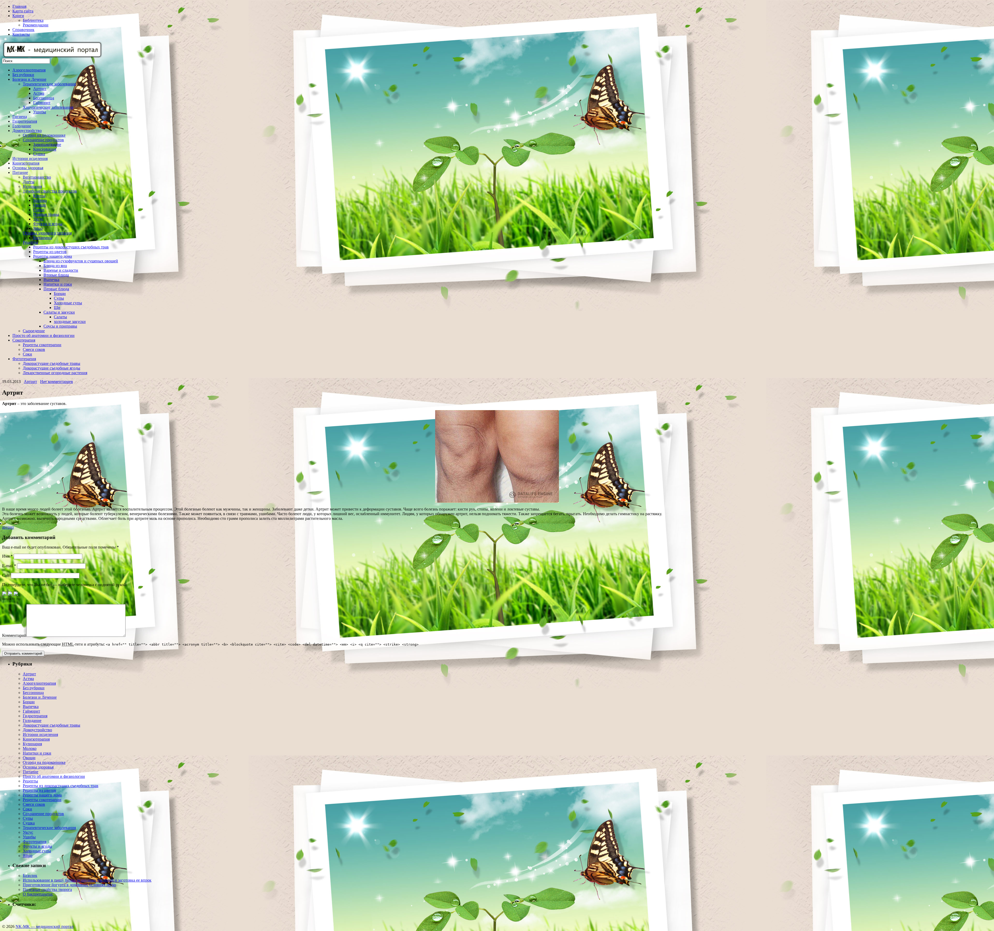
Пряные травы (46, 214)
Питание (20, 172)
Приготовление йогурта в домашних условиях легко (69, 885)
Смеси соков (34, 349)
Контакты (21, 34)
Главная (19, 6)
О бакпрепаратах (38, 894)
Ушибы (39, 112)
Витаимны (42, 237)
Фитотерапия (24, 359)
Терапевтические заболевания (49, 84)
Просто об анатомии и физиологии (43, 335)
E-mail (9, 566)
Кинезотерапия (25, 163)
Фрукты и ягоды (47, 223)
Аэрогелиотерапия (29, 70)
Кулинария (32, 186)
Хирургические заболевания (48, 107)
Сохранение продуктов (43, 140)
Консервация (44, 149)
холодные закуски (70, 321)
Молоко (40, 200)
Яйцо (38, 228)
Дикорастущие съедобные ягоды (51, 368)
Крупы (39, 196)
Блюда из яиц (55, 265)
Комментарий (14, 635)
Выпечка (51, 279)
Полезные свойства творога (47, 889)
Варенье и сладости (60, 270)
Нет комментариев (56, 381)
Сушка (39, 154)
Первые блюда (56, 289)
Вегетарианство (37, 177)
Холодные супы (68, 303)
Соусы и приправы (60, 326)
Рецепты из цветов (50, 251)
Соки (27, 354)
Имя (7, 556)
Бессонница (43, 98)
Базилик (30, 875)
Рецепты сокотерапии (42, 345)
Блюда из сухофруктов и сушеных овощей (80, 261)
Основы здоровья (27, 168)
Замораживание (47, 144)
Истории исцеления (30, 158)
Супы (59, 298)
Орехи (39, 210)
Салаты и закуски (59, 312)
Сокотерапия (23, 340)
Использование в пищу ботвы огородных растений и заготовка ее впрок (87, 880)
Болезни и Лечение (29, 79)
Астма (38, 93)
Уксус (38, 219)
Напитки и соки (57, 284)
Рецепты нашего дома (52, 256)
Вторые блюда (56, 275)
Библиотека (33, 20)
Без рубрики (23, 74)
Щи (57, 307)
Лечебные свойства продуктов (50, 191)
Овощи (39, 205)
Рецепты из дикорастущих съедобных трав (71, 247)
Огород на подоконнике (44, 135)
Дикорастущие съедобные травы (51, 363)
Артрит (39, 88)
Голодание (21, 126)
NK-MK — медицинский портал (45, 926)
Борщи (60, 293)
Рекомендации (35, 25)
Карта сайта (22, 11)
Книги (18, 15)
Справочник (23, 29)
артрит (8, 527)
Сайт (6, 575)
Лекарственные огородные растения (55, 373)
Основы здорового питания (47, 233)
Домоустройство (27, 130)
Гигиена (19, 116)
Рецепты (30, 242)
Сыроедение (34, 331)
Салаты (60, 317)
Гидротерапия (24, 121)
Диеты (28, 182)
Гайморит (41, 102)
